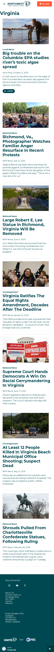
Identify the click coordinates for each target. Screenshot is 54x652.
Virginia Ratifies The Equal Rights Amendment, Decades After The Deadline (25, 302)
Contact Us (10, 618)
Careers (8, 601)
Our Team (9, 599)
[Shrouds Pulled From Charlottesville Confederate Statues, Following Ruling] (26, 506)
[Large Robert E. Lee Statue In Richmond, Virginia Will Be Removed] (26, 198)
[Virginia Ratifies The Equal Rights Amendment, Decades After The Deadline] (26, 274)
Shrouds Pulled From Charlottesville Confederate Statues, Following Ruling (24, 534)
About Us (9, 593)
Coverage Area (12, 597)
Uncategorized (10, 292)
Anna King (7, 73)
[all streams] (50, 649)
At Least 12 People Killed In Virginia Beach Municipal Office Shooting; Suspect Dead (27, 456)
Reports (9, 603)
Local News (8, 49)
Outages (9, 616)
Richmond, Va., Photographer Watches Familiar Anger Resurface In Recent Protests (26, 145)
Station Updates (12, 622)
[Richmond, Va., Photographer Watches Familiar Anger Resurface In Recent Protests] (26, 115)
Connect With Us (13, 595)
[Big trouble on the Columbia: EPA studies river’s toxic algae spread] (26, 31)
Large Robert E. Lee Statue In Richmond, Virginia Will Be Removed (23, 227)
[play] (4, 648)
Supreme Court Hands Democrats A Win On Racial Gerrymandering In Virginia (26, 378)
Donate (45, 4)
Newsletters (10, 620)
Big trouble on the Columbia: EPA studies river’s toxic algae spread (26, 60)
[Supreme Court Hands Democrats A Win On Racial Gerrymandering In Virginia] (26, 350)
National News (10, 133)
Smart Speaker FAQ (14, 614)
